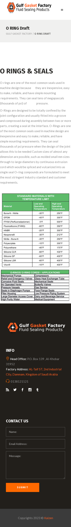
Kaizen (48, 518)
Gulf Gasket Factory (19, 33)
